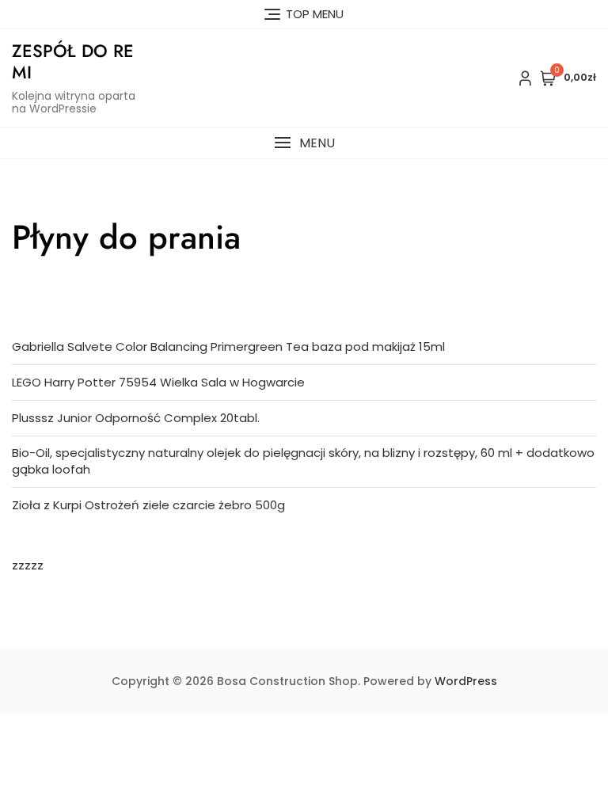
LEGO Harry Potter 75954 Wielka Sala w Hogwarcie (158, 382)
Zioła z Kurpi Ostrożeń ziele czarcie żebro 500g (148, 505)
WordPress (466, 681)
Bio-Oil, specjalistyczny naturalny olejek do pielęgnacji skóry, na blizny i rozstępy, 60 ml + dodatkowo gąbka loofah (303, 461)
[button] (304, 142)
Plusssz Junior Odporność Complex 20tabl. (136, 417)
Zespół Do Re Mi (73, 61)
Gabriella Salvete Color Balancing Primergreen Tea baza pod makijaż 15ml (228, 346)
